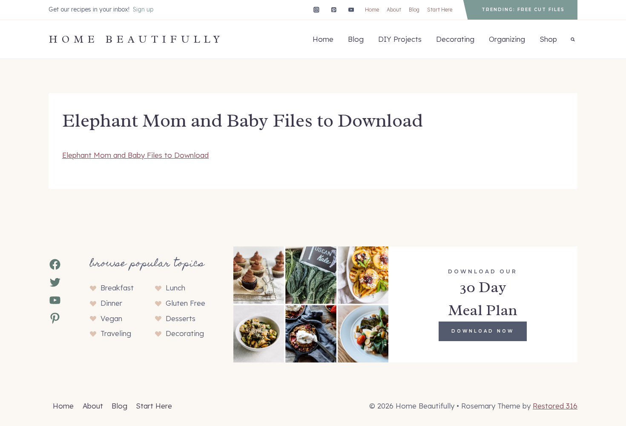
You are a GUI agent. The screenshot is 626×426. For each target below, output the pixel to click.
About (394, 9)
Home (372, 9)
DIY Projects (400, 39)
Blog (414, 9)
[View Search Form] (573, 39)
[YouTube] (351, 9)
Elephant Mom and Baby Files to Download (135, 155)
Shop (548, 39)
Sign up (143, 9)
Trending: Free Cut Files (523, 9)
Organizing (507, 39)
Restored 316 (555, 405)
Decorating (455, 39)
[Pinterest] (333, 9)
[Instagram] (316, 9)
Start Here (439, 9)
